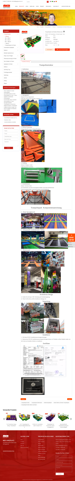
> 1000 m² (7, 43)
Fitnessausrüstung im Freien (10, 58)
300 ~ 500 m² (7, 40)
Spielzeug (6, 75)
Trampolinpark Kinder (25, 402)
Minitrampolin (40, 445)
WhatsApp (71, 246)
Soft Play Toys (7, 69)
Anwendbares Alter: (48, 41)
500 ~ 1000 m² (8, 41)
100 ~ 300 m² (7, 38)
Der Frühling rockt (41, 459)
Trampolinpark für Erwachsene (9, 104)
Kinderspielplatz (7, 92)
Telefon (70, 244)
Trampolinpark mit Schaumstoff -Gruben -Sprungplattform (50, 426)
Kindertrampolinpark (48, 402)
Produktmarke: (47, 37)
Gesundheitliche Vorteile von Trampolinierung (11, 117)
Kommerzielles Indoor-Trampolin (10, 99)
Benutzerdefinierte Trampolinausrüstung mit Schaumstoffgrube (63, 426)
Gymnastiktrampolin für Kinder (9, 93)
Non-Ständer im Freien (9, 61)
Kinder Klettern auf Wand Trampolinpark (61, 402)
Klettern (6, 50)
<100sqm (7, 36)
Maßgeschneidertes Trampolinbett (10, 105)
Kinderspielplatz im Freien (9, 95)
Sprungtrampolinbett (8, 102)
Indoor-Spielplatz (41, 441)
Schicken (8, 147)
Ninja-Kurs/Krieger (41, 449)
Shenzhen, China (7, 119)
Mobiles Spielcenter (41, 447)
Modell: (46, 35)
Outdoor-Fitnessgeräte (42, 451)
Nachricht (22, 443)
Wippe (5, 83)
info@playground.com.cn (18, 1)
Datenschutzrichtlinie (24, 447)
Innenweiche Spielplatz (9, 47)
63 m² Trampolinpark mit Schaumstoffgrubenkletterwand (24, 426)
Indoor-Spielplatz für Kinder (9, 90)
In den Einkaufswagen (63, 49)
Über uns (22, 445)
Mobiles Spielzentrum (9, 53)
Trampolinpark (7, 34)
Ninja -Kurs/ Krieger (8, 55)
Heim (21, 439)
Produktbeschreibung (26, 61)
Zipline (5, 77)
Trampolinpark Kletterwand (37, 402)
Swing (5, 80)
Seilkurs (5, 66)
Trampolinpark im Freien (10, 45)
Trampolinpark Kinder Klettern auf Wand (29, 404)
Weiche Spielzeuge (41, 457)
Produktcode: (47, 39)
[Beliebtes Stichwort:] (48, 2)
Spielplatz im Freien (8, 64)
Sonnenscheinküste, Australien (10, 122)
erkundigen (49, 49)
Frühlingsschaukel (8, 72)
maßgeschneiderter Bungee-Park (10, 107)
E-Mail (70, 242)
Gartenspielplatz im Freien (9, 101)
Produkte (22, 441)
